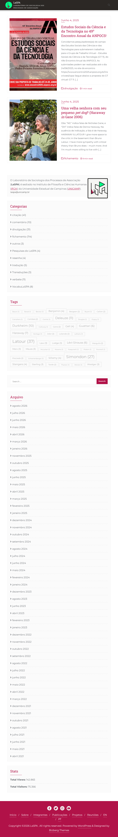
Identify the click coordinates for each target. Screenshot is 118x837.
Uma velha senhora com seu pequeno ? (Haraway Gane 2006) (83, 112)
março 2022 (19, 699)
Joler (50, 334)
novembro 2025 (22, 455)
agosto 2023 (19, 598)
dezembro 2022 (22, 634)
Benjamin (56, 311)
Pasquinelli (73, 349)
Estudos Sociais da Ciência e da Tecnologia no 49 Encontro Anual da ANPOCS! (83, 31)
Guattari (87, 326)
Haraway (20, 333)
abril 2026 (18, 434)
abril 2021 (18, 756)
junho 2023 (19, 606)
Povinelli (100, 349)
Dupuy (95, 319)
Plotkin (87, 349)
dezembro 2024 (22, 520)
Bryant (88, 312)
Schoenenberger (36, 358)
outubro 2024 (20, 534)
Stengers (19, 364)
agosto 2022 (19, 663)
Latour (23, 341)
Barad (27, 312)
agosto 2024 (19, 548)
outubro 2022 (20, 648)
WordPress (84, 825)
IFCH (14, 188)
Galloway (43, 327)
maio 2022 (18, 684)
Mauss (31, 349)
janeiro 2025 (19, 513)
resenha (17, 258)
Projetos (77, 814)
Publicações (59, 814)
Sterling (37, 364)
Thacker (65, 365)
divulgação (71, 88)
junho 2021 (18, 741)
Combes (32, 319)
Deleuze (64, 318)
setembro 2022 (21, 656)
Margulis (97, 343)
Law (43, 343)
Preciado (17, 358)
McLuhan (45, 349)
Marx (16, 349)
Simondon (80, 356)
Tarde (52, 364)
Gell (69, 326)
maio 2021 (18, 749)
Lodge (57, 343)
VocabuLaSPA (20, 286)
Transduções (20, 272)
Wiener (78, 365)
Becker (40, 312)
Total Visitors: (19, 786)
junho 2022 (19, 677)
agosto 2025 (19, 470)
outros (16, 243)
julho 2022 (18, 670)
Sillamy (54, 357)
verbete (17, 279)
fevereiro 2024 (21, 577)
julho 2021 (18, 734)
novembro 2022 (22, 641)
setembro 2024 (21, 541)
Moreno (59, 349)
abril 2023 (18, 613)
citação (16, 215)
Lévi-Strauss (77, 342)
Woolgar (93, 364)
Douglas (82, 319)
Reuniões (92, 814)
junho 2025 (19, 477)
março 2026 (19, 441)
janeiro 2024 (19, 584)
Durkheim (23, 325)
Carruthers (17, 319)
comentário (19, 222)
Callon (101, 311)
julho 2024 (18, 556)
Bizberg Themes (59, 830)
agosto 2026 (19, 405)
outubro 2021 (20, 720)
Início (13, 814)
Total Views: (18, 779)
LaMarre (78, 334)
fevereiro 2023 (20, 620)
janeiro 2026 (19, 448)
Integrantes (40, 814)
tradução (17, 265)
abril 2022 (18, 691)
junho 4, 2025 (70, 20)
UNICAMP (74, 188)
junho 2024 (19, 563)
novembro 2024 (22, 527)
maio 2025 (18, 484)
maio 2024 (18, 570)
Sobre (24, 814)
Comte (46, 319)
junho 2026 (19, 420)
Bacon (15, 312)
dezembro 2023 (22, 591)
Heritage (37, 334)
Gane (57, 327)
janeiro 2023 (19, 627)
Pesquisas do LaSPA (24, 250)
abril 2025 (18, 491)
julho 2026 (18, 413)
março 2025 (19, 498)
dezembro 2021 (21, 706)
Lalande (64, 334)
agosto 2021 (19, 727)
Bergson (74, 311)
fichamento (71, 158)
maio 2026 (18, 427)
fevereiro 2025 (20, 505)
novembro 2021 (21, 713)
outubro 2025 (20, 463)
